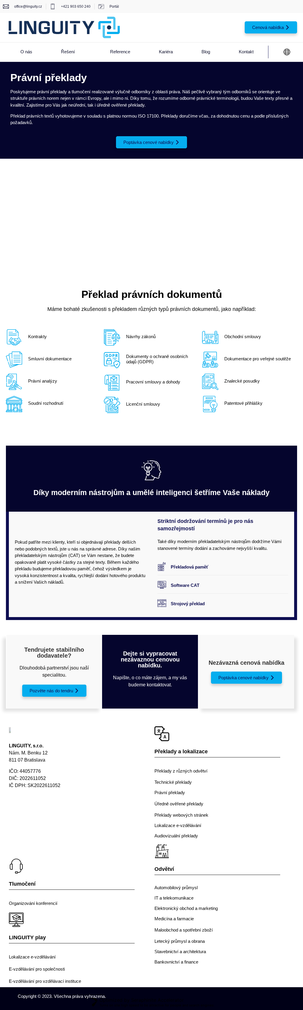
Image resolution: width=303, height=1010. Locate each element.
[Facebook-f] (15, 808)
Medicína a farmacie (174, 918)
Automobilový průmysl (176, 887)
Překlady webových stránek (181, 815)
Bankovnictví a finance (176, 961)
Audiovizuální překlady (176, 835)
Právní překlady (169, 792)
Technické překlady (173, 782)
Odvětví (164, 869)
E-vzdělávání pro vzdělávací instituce (45, 981)
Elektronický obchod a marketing (186, 908)
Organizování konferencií (33, 903)
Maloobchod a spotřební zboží (183, 929)
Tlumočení (22, 884)
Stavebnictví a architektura (180, 951)
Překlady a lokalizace (181, 751)
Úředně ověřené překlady (178, 803)
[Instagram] (60, 808)
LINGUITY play (27, 937)
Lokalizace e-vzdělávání (177, 825)
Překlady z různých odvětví (180, 770)
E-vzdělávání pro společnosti (37, 969)
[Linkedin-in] (37, 808)
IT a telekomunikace (174, 897)
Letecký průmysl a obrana (179, 941)
